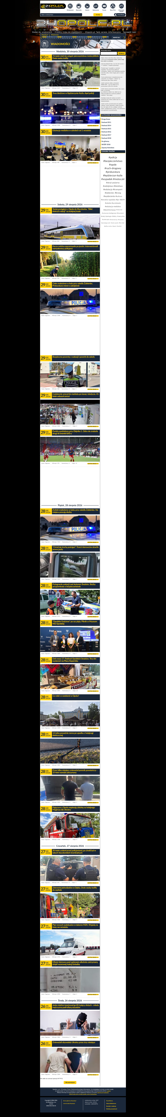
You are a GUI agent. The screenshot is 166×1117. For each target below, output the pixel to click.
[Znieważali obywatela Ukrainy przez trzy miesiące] (70, 1064)
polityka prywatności (103, 1092)
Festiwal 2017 (106, 135)
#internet (119, 210)
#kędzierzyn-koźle (113, 175)
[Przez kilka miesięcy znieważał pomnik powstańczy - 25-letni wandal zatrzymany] (70, 792)
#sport (114, 226)
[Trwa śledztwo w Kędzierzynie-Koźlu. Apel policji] (70, 115)
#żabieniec (109, 193)
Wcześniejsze (70, 1082)
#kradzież (121, 219)
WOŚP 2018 (106, 144)
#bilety (114, 216)
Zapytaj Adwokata (108, 148)
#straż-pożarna (112, 183)
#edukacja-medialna (113, 206)
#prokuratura (113, 172)
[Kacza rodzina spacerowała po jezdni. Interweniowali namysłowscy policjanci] (70, 268)
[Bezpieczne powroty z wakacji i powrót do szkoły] (70, 379)
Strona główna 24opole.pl (69, 1100)
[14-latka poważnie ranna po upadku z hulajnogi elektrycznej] (70, 755)
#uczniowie (116, 203)
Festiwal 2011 (106, 122)
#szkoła (108, 203)
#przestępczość (105, 223)
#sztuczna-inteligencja (109, 213)
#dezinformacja (109, 210)
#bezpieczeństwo (112, 161)
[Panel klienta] (120, 14)
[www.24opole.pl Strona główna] (53, 8)
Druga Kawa (106, 119)
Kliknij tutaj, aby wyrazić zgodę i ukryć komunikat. (83, 1094)
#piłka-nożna (108, 226)
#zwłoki (119, 226)
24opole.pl (44, 34)
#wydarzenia (109, 196)
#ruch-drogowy (113, 168)
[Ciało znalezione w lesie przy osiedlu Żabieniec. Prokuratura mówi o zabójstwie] (70, 306)
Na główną (105, 141)
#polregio (108, 216)
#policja (113, 157)
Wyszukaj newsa (106, 50)
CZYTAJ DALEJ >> (93, 88)
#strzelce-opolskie (108, 200)
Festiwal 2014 (106, 125)
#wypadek (106, 179)
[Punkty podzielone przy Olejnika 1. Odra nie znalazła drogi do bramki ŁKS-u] (70, 453)
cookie (109, 1091)
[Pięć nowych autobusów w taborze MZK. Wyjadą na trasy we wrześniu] (70, 947)
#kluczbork (120, 213)
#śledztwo (118, 186)
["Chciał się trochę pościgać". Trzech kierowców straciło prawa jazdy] (70, 569)
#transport (117, 190)
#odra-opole (114, 223)
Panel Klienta (109, 1100)
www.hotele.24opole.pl (69, 1103)
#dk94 (122, 200)
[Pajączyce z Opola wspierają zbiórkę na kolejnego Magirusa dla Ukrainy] (70, 830)
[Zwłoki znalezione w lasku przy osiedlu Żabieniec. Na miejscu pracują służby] (70, 532)
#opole (113, 164)
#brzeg (118, 193)
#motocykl (118, 179)
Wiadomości (55, 34)
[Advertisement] (70, 184)
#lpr (117, 200)
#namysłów (121, 216)
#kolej (103, 216)
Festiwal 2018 (106, 138)
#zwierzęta (105, 219)
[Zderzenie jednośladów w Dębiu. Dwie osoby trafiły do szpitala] (70, 910)
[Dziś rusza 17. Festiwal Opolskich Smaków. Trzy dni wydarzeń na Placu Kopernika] (70, 681)
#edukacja (107, 190)
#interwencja (113, 219)
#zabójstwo (108, 186)
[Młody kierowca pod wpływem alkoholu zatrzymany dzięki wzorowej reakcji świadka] (70, 984)
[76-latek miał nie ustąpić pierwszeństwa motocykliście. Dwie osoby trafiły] (70, 78)
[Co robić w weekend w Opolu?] (70, 718)
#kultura (118, 196)
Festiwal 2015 (106, 129)
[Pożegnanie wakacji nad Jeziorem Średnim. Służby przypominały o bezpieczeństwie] (70, 606)
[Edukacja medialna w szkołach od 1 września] (70, 153)
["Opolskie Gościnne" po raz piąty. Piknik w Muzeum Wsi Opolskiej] (70, 644)
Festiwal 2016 (106, 132)
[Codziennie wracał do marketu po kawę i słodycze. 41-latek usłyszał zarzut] (70, 416)
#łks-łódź (121, 223)
